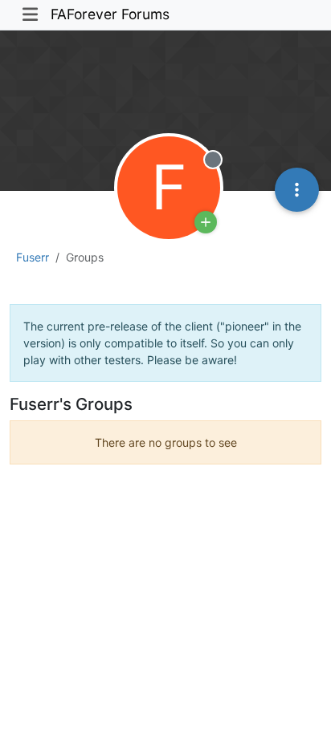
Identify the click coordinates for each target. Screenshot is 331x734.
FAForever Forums (110, 14)
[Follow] (205, 222)
